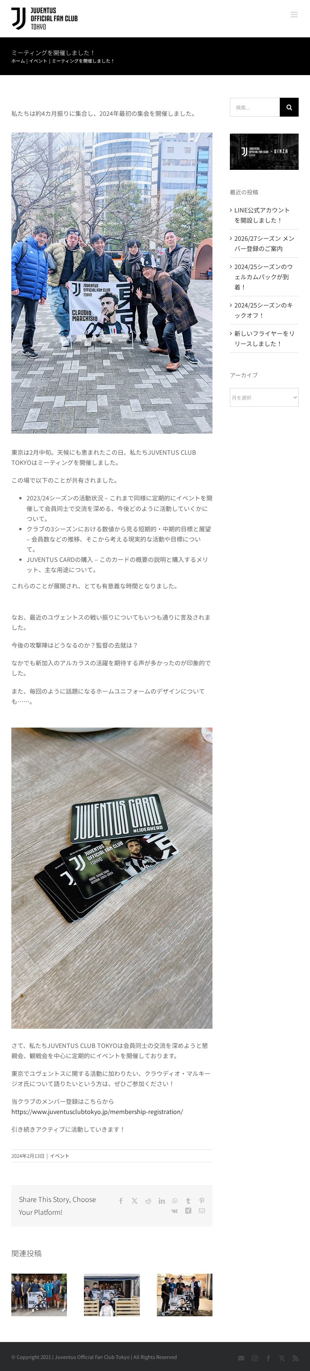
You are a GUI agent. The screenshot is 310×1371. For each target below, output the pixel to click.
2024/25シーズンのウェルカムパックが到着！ (263, 276)
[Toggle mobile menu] (295, 14)
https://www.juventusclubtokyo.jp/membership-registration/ (97, 1111)
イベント (60, 1155)
